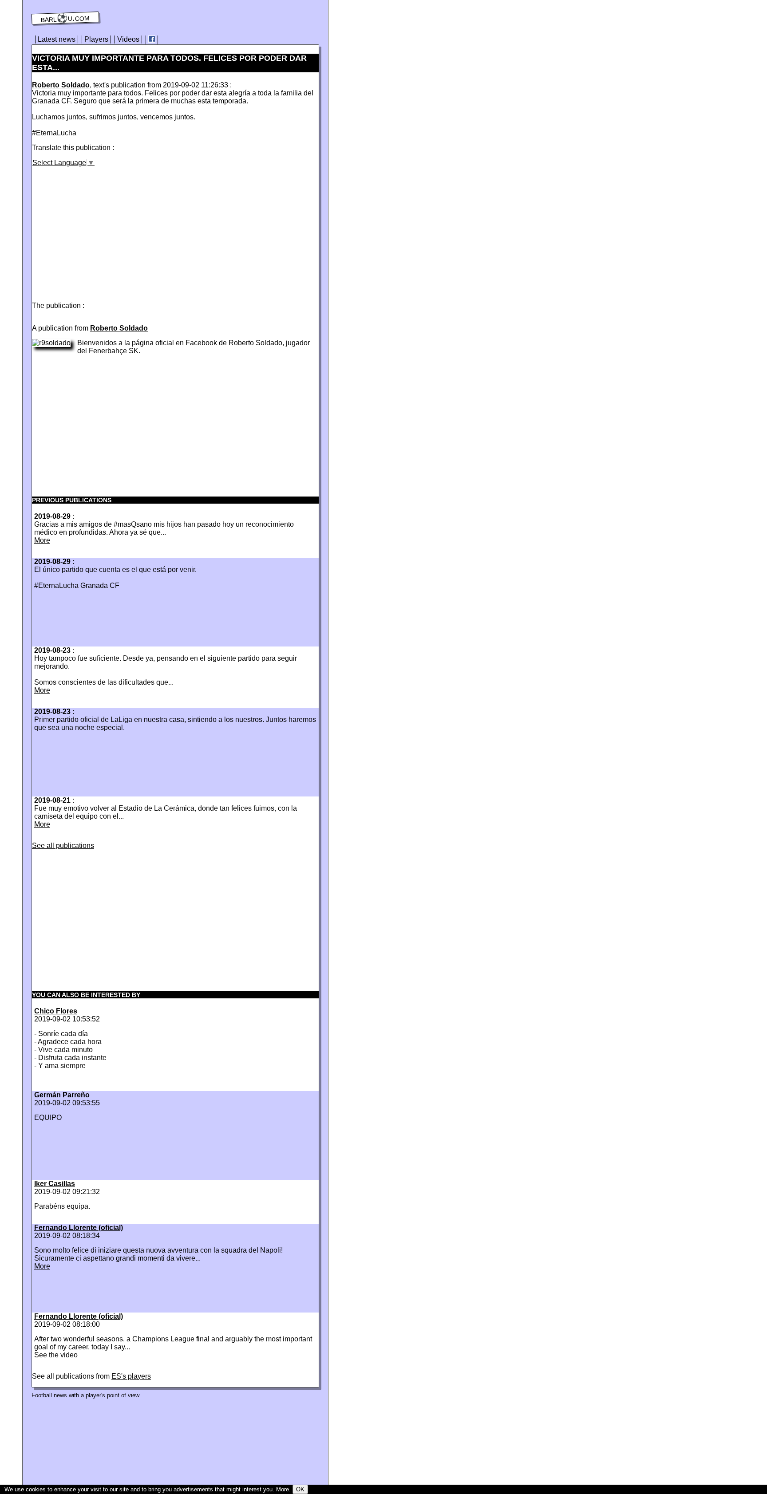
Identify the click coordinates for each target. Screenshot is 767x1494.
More (42, 540)
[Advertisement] (106, 229)
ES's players (131, 1376)
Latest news (56, 39)
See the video (56, 1355)
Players (96, 39)
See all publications (63, 845)
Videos (128, 39)
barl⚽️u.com (65, 18)
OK (300, 1489)
